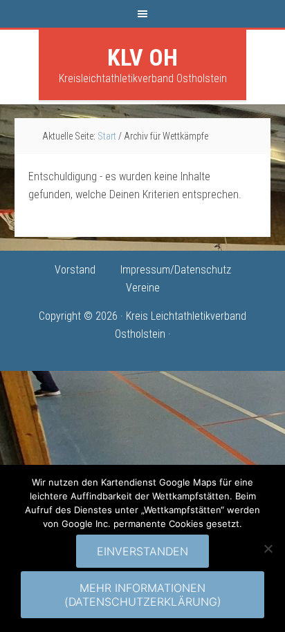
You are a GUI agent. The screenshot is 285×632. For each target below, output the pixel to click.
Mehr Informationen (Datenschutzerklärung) (142, 595)
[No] (268, 548)
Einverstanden (142, 551)
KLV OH (142, 57)
